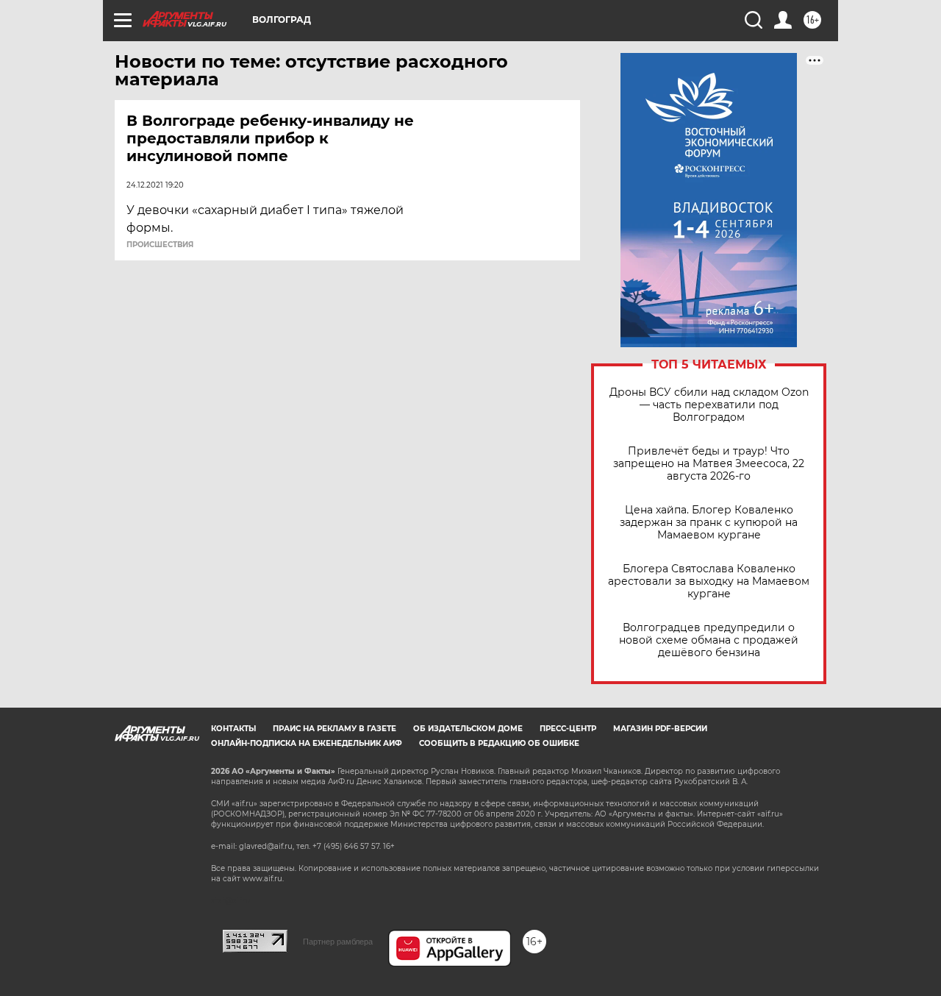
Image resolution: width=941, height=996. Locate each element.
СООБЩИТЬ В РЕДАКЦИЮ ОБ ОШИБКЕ (499, 743)
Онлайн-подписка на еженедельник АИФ (306, 743)
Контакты (233, 728)
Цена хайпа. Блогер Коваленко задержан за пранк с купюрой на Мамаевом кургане (709, 522)
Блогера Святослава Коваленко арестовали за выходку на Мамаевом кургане (708, 581)
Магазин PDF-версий (660, 728)
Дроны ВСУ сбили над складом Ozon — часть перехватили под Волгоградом (709, 405)
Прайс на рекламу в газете (334, 728)
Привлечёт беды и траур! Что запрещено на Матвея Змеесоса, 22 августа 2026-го (708, 464)
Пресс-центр (568, 728)
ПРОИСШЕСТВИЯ (159, 245)
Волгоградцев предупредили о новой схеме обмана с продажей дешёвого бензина (708, 640)
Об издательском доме (468, 728)
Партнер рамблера (338, 941)
